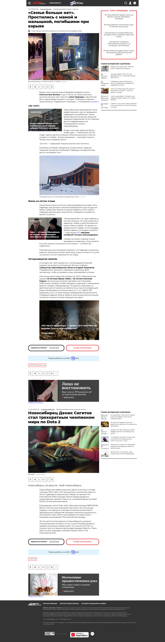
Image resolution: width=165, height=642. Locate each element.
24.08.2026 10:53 (33, 409)
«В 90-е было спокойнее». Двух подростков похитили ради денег (122, 453)
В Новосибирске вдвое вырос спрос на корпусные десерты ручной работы (119, 53)
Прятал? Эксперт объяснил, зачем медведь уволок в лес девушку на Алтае (122, 431)
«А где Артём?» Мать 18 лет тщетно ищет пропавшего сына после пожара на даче (123, 416)
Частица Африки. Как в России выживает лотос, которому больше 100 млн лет (123, 75)
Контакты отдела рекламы (69, 603)
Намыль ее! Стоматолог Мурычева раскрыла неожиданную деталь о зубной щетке (123, 446)
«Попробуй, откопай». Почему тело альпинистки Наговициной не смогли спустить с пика (123, 439)
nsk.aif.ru (95, 102)
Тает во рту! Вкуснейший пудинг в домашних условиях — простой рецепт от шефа (122, 90)
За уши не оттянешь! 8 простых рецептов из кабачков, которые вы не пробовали (124, 424)
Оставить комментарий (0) (82, 348)
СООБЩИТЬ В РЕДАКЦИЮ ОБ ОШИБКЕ (93, 603)
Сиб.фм (63, 81)
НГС (78, 233)
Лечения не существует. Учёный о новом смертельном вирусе (122, 67)
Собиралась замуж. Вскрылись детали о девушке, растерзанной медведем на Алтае (122, 83)
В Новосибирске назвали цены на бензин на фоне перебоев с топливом (119, 17)
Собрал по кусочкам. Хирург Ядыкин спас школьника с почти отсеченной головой (124, 105)
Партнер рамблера (62, 633)
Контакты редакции (50, 603)
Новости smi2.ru (35, 403)
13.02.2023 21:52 (33, 9)
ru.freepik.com (41, 474)
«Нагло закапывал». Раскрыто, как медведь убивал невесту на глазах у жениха (123, 98)
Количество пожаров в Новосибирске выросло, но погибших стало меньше (118, 44)
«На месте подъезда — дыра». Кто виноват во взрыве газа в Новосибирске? (69, 327)
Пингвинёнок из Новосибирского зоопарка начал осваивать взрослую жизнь (119, 35)
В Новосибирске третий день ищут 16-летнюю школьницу (119, 26)
